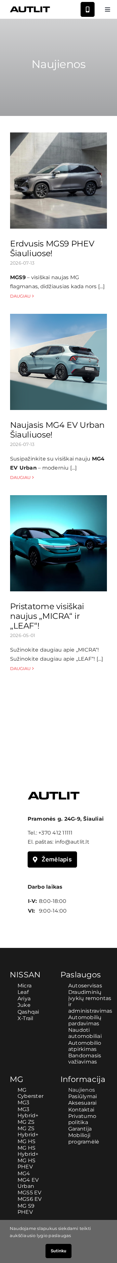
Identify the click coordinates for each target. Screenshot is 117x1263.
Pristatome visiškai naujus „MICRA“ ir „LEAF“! (47, 616)
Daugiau (20, 296)
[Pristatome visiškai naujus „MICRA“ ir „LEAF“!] (58, 543)
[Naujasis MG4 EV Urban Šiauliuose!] (58, 362)
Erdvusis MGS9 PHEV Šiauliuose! (52, 248)
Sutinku (58, 1250)
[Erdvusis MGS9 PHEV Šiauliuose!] (58, 180)
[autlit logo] (30, 9)
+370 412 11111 (55, 833)
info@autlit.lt (72, 842)
